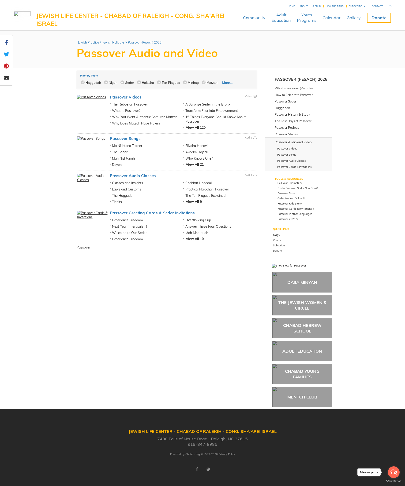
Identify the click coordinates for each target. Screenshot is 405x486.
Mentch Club (302, 397)
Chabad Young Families (302, 374)
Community (254, 17)
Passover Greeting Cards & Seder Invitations (152, 212)
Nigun (113, 82)
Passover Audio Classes (133, 175)
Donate (378, 17)
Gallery (354, 17)
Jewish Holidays (113, 42)
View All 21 (195, 164)
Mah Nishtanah (123, 158)
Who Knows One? (199, 158)
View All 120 (196, 127)
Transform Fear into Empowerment (211, 111)
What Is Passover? (126, 111)
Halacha (148, 82)
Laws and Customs (126, 189)
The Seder (120, 152)
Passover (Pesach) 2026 (144, 42)
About (304, 6)
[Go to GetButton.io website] (393, 481)
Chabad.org (192, 454)
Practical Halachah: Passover (207, 189)
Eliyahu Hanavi (196, 146)
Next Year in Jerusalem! (129, 226)
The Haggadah (123, 196)
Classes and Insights (127, 183)
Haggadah (93, 82)
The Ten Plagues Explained (205, 196)
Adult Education (302, 351)
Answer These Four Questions (208, 226)
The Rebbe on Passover (130, 104)
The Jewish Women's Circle (302, 305)
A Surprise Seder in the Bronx (207, 104)
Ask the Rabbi (335, 6)
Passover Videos (126, 97)
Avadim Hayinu (196, 152)
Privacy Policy (226, 454)
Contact (377, 6)
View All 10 (195, 239)
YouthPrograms (306, 17)
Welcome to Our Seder (129, 233)
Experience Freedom (127, 220)
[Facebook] (196, 469)
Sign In (316, 6)
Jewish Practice (88, 42)
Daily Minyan (302, 282)
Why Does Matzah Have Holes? (136, 123)
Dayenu (118, 165)
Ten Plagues (171, 82)
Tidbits (117, 202)
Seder (129, 82)
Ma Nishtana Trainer (127, 146)
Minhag (193, 82)
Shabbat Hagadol (198, 183)
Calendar (331, 17)
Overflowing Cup (198, 220)
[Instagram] (208, 469)
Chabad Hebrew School (302, 328)
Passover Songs (125, 138)
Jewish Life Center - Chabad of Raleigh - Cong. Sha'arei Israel (130, 20)
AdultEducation (281, 17)
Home (291, 6)
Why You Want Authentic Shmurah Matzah (144, 117)
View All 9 (194, 202)
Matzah (212, 82)
